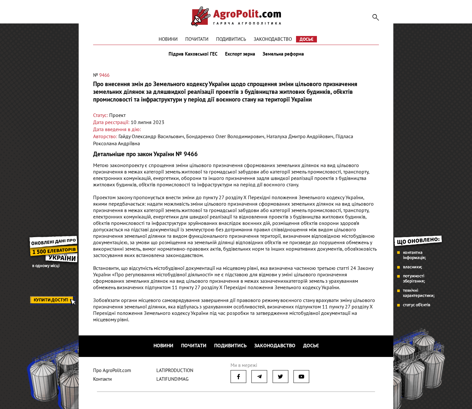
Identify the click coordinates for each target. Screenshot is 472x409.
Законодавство (273, 39)
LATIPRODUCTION (174, 370)
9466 (104, 75)
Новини (168, 39)
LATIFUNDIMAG (172, 379)
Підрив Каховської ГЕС (193, 54)
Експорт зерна (240, 54)
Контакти (102, 379)
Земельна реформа (283, 54)
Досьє (306, 39)
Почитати (196, 39)
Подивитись (231, 39)
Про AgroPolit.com (112, 370)
